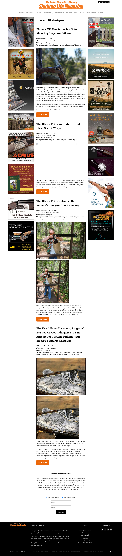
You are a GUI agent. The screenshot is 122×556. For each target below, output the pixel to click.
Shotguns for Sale (69, 497)
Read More (42, 115)
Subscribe (61, 512)
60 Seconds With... (54, 497)
